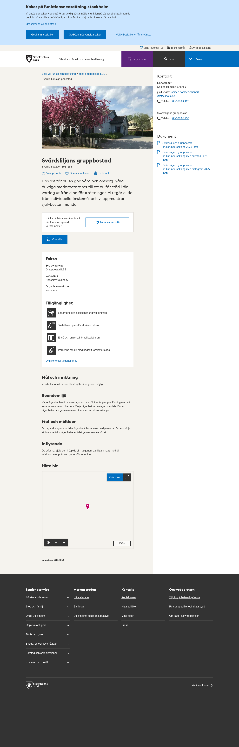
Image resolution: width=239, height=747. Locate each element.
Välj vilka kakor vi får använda (133, 34)
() (110, 222)
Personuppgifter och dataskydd (187, 606)
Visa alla (57, 239)
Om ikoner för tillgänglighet (61, 360)
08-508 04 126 (180, 101)
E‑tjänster (140, 59)
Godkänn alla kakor (42, 34)
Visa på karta (53, 173)
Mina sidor (127, 615)
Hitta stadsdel (81, 597)
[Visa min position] (48, 542)
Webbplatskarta (202, 47)
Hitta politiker (129, 606)
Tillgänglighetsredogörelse (184, 597)
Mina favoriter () (153, 47)
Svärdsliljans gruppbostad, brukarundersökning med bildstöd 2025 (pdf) (184, 156)
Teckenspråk (178, 47)
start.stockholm (200, 685)
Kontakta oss (128, 597)
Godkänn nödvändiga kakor (85, 34)
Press (124, 625)
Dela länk (104, 173)
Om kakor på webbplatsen (41, 24)
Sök (171, 59)
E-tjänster (79, 606)
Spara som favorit (80, 173)
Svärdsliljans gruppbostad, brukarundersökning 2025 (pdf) (180, 145)
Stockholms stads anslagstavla (91, 615)
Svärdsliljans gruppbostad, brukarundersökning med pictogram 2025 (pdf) (186, 169)
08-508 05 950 (180, 118)
